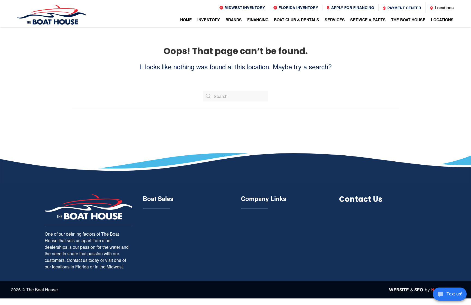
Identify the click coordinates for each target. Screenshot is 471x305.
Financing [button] (257, 19)
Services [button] (335, 19)
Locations (444, 8)
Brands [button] (233, 19)
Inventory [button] (208, 19)
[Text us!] (449, 294)
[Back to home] (51, 15)
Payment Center (403, 7)
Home (186, 19)
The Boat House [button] (408, 19)
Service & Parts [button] (368, 19)
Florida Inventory (297, 7)
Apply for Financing (352, 7)
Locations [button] (442, 19)
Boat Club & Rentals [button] (296, 19)
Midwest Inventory (244, 7)
